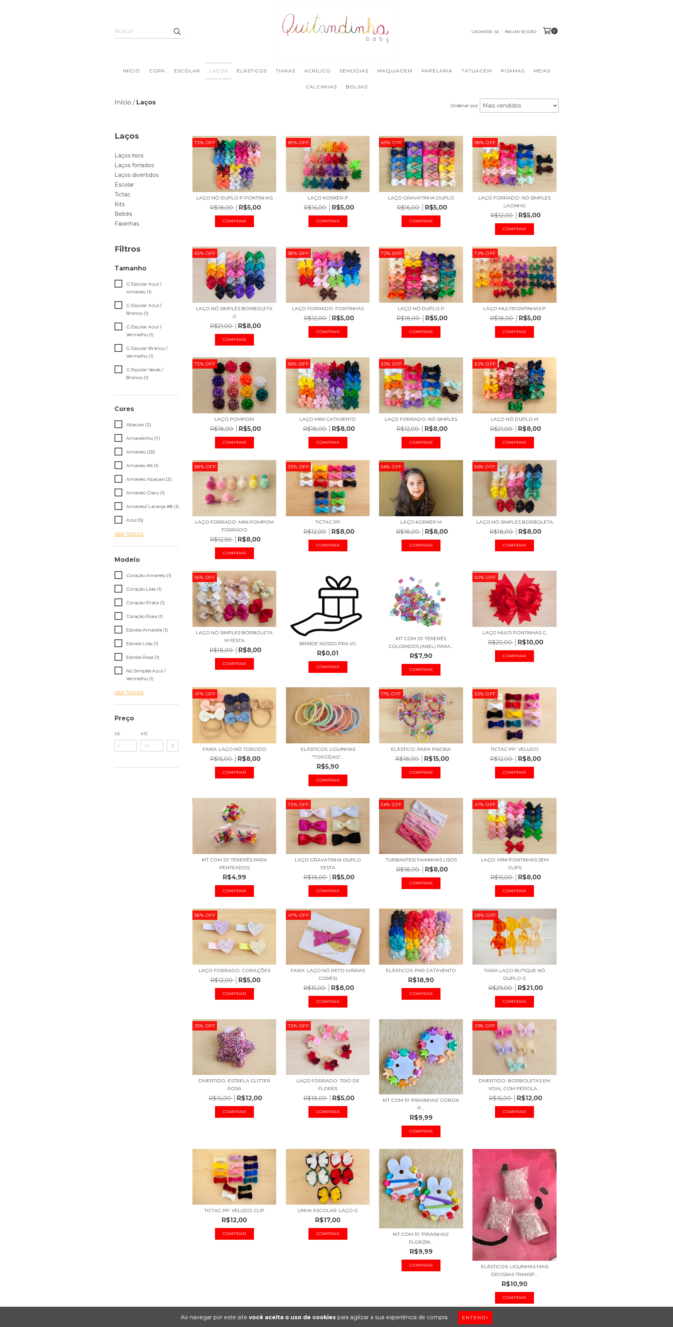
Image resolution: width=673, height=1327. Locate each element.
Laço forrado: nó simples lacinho (514, 201)
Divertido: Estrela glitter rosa (234, 1084)
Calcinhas (321, 87)
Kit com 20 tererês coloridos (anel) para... (421, 642)
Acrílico (317, 71)
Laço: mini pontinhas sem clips (514, 863)
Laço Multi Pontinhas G (514, 632)
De (117, 733)
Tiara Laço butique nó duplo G (514, 974)
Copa (157, 71)
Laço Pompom (234, 419)
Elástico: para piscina (421, 749)
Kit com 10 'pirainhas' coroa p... (421, 1104)
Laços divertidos (137, 174)
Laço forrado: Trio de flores (327, 1084)
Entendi (475, 1317)
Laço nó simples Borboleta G (234, 312)
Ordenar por (464, 105)
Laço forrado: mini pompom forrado (234, 526)
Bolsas (357, 87)
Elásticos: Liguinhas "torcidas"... (328, 753)
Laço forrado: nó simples (421, 419)
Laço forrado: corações (234, 970)
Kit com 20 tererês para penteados (234, 863)
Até (144, 733)
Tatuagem (477, 71)
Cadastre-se (485, 31)
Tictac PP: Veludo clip (234, 1210)
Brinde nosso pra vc (328, 643)
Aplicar (172, 746)
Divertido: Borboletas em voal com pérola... (514, 1084)
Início (131, 71)
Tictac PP (327, 522)
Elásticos (252, 71)
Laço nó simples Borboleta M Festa (234, 636)
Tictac (122, 194)
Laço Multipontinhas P (514, 308)
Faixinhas (127, 223)
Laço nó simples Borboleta (514, 522)
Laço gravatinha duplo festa (328, 863)
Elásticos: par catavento (421, 970)
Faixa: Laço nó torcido (234, 749)
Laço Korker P (328, 198)
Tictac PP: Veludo (514, 749)
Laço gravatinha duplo (421, 198)
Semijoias (354, 71)
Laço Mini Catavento (328, 419)
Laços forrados (134, 165)
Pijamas (513, 71)
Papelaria (437, 71)
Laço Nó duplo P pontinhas (234, 198)
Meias (542, 71)
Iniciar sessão (520, 31)
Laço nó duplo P (421, 308)
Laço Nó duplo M (514, 419)
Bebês (123, 213)
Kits (120, 204)
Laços (218, 71)
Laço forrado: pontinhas (328, 308)
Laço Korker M (421, 522)
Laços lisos (129, 155)
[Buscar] (177, 32)
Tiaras (285, 71)
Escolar (187, 71)
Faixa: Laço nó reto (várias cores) (328, 974)
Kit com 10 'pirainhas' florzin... (421, 1238)
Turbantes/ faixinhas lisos (421, 860)
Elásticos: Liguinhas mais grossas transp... (514, 1270)
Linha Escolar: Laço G (328, 1210)
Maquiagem (394, 71)
